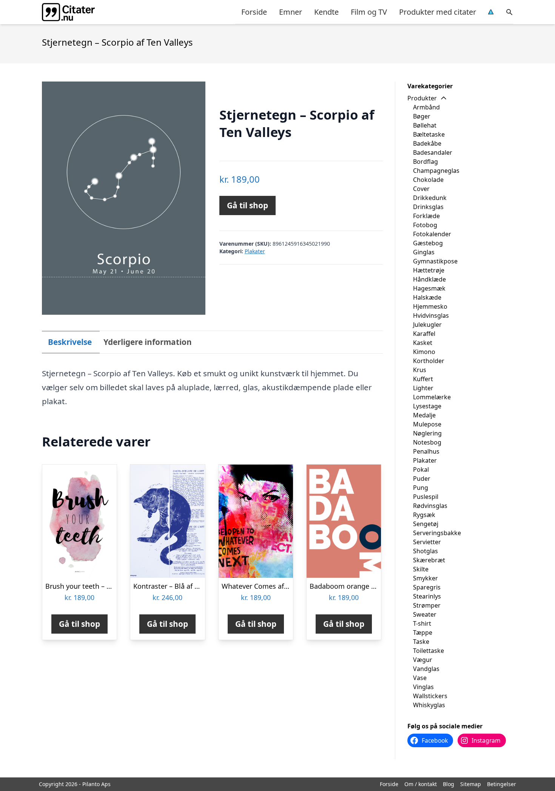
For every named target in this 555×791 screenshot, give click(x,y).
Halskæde (427, 297)
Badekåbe (427, 143)
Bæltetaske (429, 134)
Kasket (422, 343)
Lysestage (427, 406)
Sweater (424, 614)
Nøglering (427, 433)
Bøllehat (424, 125)
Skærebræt (429, 560)
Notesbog (427, 442)
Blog (448, 784)
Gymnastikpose (435, 261)
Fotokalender (432, 234)
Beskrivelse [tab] (70, 342)
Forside (254, 12)
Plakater (255, 251)
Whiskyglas (429, 705)
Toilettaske (428, 650)
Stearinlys (427, 596)
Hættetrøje (428, 270)
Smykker (425, 578)
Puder (421, 478)
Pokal (421, 469)
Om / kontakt (420, 784)
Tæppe (422, 632)
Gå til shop (247, 205)
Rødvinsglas (430, 506)
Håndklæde (429, 279)
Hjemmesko (430, 306)
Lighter (423, 388)
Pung (420, 487)
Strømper (427, 605)
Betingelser (501, 784)
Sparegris (427, 587)
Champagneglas (436, 170)
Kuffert (423, 379)
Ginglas (424, 252)
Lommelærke (432, 397)
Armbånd (426, 107)
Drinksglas (428, 207)
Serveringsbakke (437, 533)
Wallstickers (430, 696)
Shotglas (425, 551)
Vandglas (426, 669)
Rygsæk (424, 515)
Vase (420, 678)
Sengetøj (425, 524)
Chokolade (428, 179)
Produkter (422, 98)
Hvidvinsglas (431, 315)
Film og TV (369, 12)
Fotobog (425, 225)
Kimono (424, 352)
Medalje (424, 415)
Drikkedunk (430, 198)
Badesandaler (432, 152)
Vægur (422, 660)
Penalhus (426, 451)
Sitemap (470, 784)
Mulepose (427, 424)
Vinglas (423, 687)
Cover (421, 189)
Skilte (421, 569)
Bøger (421, 116)
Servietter (427, 542)
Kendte (326, 12)
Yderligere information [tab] (147, 342)
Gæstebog (428, 243)
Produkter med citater (437, 12)
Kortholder (428, 361)
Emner (290, 12)
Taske (421, 641)
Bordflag (425, 161)
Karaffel (424, 333)
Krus (419, 370)
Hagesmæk (429, 288)
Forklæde (426, 216)
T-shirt (422, 623)
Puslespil (425, 496)
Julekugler (427, 324)
